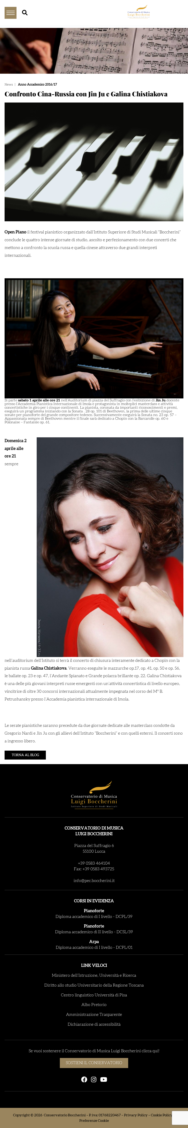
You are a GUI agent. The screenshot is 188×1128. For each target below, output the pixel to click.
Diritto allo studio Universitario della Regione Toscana (94, 985)
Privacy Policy (136, 1115)
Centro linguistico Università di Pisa (94, 995)
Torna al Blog (25, 755)
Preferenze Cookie (94, 1121)
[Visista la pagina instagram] (94, 1080)
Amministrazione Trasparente (94, 1015)
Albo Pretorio (94, 1005)
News (9, 84)
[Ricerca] (25, 13)
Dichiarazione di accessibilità (94, 1025)
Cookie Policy (162, 1115)
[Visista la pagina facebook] (84, 1080)
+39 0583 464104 (94, 863)
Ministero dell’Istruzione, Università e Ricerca (94, 976)
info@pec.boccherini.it (94, 881)
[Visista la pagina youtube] (103, 1080)
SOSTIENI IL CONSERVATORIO (94, 1063)
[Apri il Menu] (11, 13)
